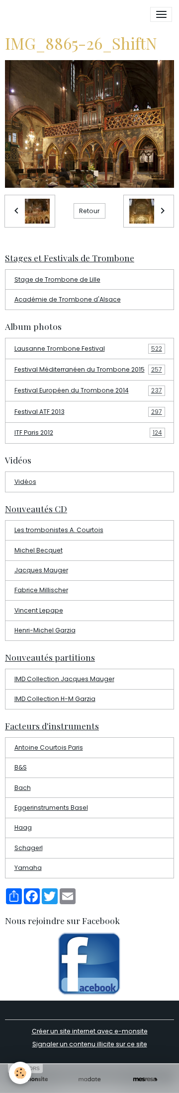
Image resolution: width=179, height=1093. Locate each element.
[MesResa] (145, 1079)
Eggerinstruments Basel (51, 807)
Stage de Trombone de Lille (57, 279)
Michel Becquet (38, 550)
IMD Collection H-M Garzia (54, 699)
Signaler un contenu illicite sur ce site (89, 1044)
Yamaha (28, 867)
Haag (23, 827)
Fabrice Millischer (41, 590)
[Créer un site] (34, 1079)
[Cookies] (20, 1073)
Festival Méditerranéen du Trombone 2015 (88, 369)
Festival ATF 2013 (88, 411)
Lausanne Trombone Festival (88, 348)
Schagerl (28, 848)
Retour (89, 211)
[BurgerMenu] (161, 14)
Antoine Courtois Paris (48, 747)
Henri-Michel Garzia (45, 630)
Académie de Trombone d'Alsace (67, 299)
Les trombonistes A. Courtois (58, 530)
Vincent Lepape (38, 610)
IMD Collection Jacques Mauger (64, 679)
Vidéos (25, 481)
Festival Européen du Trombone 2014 (88, 390)
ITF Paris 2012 (88, 432)
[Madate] (89, 1079)
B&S (20, 767)
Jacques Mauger (41, 570)
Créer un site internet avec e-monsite (90, 1031)
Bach (22, 787)
